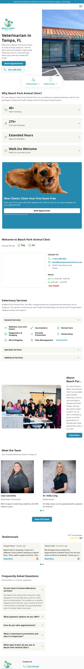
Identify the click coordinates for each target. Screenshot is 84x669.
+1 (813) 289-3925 (32, 666)
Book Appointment (13, 63)
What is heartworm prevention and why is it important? (21, 635)
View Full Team (42, 519)
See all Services (61, 340)
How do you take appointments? (20, 625)
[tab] (41, 510)
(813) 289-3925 (14, 69)
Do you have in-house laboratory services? (20, 589)
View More (74, 435)
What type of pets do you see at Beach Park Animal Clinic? (19, 646)
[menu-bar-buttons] (80, 6)
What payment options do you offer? (22, 616)
